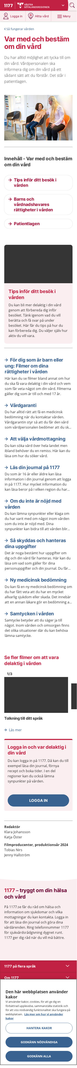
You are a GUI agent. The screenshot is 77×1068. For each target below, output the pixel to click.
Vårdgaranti (23, 405)
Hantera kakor (39, 1028)
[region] (38, 1022)
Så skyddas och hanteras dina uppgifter (35, 543)
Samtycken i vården (32, 613)
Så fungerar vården (20, 29)
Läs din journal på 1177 (35, 467)
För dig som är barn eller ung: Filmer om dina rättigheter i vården (34, 365)
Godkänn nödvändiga (39, 1042)
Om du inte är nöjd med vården (33, 504)
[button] (38, 800)
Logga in (38, 800)
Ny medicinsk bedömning (38, 580)
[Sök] (72, 5)
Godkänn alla (39, 1056)
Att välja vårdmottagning (37, 439)
